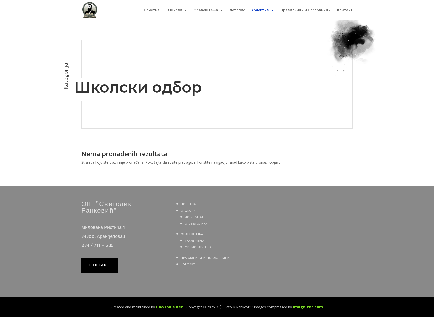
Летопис (237, 10)
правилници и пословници (205, 257)
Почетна (152, 10)
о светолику (196, 223)
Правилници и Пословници (306, 10)
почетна (188, 203)
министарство (198, 246)
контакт (99, 265)
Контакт (345, 10)
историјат (194, 216)
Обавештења (206, 10)
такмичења (194, 240)
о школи (188, 210)
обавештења (192, 233)
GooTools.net (169, 306)
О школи (174, 10)
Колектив (260, 10)
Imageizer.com (308, 306)
